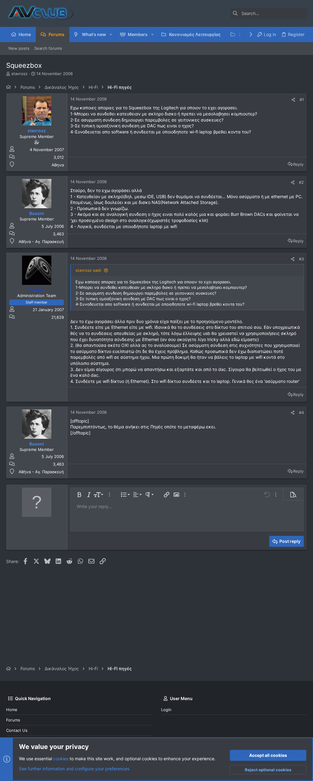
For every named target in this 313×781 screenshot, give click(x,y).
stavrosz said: (88, 270)
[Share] (293, 100)
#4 (301, 412)
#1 (302, 99)
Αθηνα (58, 164)
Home (11, 709)
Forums (13, 719)
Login (166, 709)
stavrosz (19, 73)
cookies (60, 758)
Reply (298, 164)
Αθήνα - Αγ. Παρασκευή (41, 241)
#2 (301, 182)
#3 (301, 258)
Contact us (17, 730)
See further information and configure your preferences (74, 768)
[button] (111, 34)
